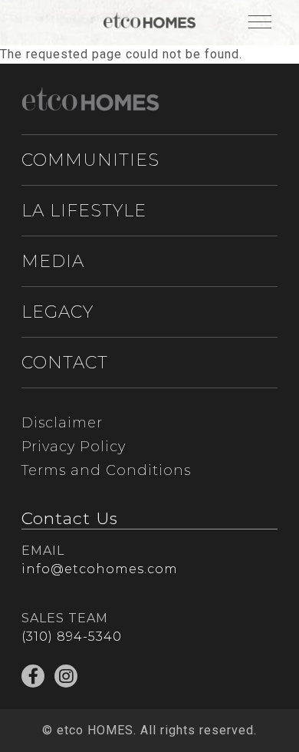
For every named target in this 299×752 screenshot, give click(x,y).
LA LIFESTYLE (83, 210)
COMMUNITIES (90, 160)
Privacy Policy (73, 446)
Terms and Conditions (106, 470)
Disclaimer (62, 422)
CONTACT (64, 362)
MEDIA (52, 261)
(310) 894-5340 (71, 636)
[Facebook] (32, 676)
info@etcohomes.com (99, 569)
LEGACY (57, 312)
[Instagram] (65, 676)
